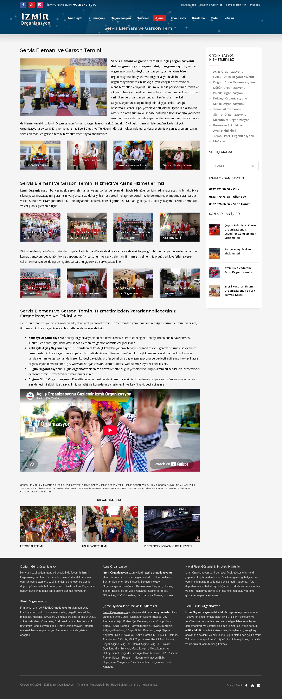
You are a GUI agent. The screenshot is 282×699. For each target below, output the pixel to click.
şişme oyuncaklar (159, 612)
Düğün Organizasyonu (229, 88)
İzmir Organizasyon (115, 572)
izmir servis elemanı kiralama (57, 488)
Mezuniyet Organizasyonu (232, 120)
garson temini (28, 485)
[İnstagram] (40, 5)
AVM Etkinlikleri (224, 130)
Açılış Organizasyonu (228, 71)
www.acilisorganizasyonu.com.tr (93, 364)
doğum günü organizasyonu (132, 66)
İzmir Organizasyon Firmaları (169, 485)
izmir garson (92, 485)
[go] (253, 166)
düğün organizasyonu (170, 66)
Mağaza (255, 4)
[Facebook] (23, 5)
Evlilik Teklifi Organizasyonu (233, 77)
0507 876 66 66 (219, 204)
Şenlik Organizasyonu (229, 104)
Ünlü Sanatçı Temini (95, 546)
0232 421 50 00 (219, 189)
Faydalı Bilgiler (236, 4)
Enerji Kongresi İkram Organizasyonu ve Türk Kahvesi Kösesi (239, 291)
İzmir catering (74, 485)
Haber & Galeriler (211, 4)
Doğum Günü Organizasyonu (234, 82)
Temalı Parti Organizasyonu (233, 136)
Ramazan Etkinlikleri (228, 125)
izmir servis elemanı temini (93, 488)
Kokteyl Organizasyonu (230, 98)
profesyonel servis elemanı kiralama (134, 488)
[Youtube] (31, 5)
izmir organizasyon (138, 485)
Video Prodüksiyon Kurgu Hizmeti (168, 546)
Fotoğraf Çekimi (31, 546)
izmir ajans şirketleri (51, 485)
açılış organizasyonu (179, 61)
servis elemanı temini (171, 488)
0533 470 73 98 (219, 197)
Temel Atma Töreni (227, 109)
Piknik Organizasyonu (229, 93)
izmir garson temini (113, 485)
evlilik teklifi (193, 630)
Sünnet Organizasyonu (229, 114)
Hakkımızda (188, 4)
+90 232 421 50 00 (85, 4)
